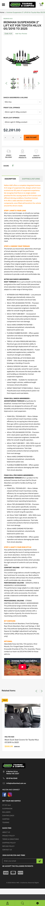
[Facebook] (12, 166)
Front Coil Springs (11, 108)
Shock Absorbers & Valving (15, 98)
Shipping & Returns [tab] (31, 179)
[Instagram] (10, 794)
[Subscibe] (39, 861)
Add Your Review (21, 33)
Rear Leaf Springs (11, 118)
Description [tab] (10, 179)
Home (2, 12)
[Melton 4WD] (22, 5)
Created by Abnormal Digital (29, 882)
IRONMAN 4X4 (7, 18)
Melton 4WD (9, 737)
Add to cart (31, 137)
